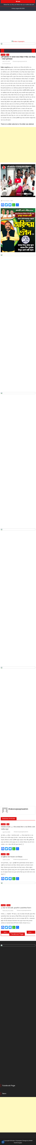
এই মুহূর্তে (3, 54)
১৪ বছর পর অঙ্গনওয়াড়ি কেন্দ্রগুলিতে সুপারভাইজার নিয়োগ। (16, 908)
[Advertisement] (18, 25)
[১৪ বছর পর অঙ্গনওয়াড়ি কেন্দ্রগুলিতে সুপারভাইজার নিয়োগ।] (18, 892)
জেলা (8, 54)
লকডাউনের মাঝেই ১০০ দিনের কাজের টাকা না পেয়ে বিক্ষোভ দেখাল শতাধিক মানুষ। (18, 828)
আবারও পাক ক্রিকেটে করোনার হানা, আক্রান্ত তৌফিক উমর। (31, 932)
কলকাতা (8, 905)
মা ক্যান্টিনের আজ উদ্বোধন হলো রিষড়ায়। (11, 857)
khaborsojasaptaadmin (20, 61)
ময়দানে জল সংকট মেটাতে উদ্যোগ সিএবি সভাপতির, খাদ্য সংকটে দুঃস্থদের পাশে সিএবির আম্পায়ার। (6, 932)
